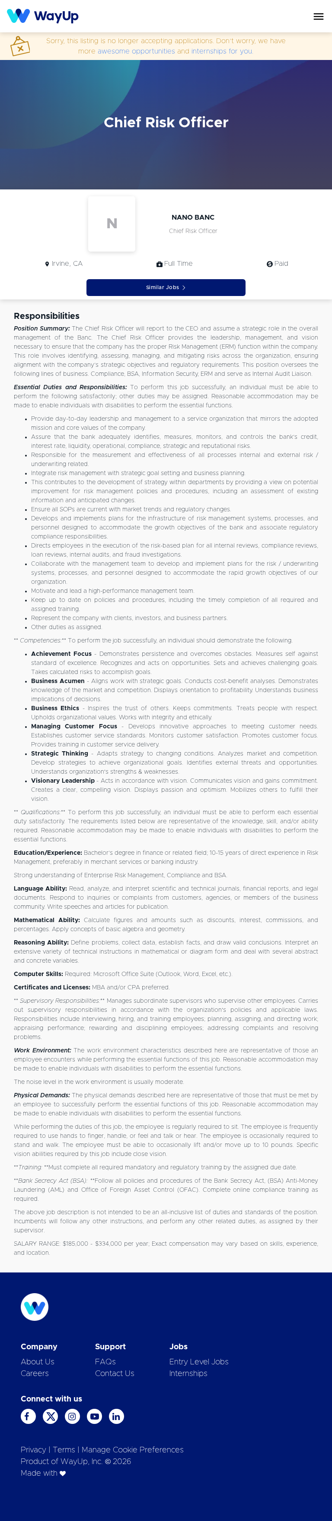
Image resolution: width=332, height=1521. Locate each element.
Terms (64, 1450)
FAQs (105, 1362)
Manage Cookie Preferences (133, 1450)
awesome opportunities (136, 51)
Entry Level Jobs (199, 1362)
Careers (35, 1374)
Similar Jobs (162, 287)
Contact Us (114, 1374)
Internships (188, 1374)
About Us (37, 1362)
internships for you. (222, 51)
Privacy (33, 1450)
